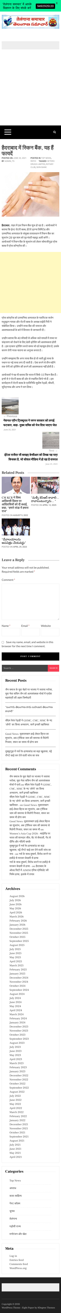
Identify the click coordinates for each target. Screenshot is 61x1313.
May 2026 (15, 908)
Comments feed (18, 1264)
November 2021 (18, 1128)
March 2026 (16, 916)
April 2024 (15, 1010)
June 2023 (15, 1051)
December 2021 (18, 1124)
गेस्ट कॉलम (14, 1203)
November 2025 (18, 933)
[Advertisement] (30, 93)
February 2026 (18, 921)
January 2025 (17, 973)
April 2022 (15, 1108)
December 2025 (18, 929)
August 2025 (17, 945)
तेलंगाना (33, 161)
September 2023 (19, 1039)
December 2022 (18, 1075)
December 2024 (18, 978)
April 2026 (15, 912)
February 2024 (18, 1018)
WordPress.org (18, 1268)
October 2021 (17, 1132)
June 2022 (15, 1100)
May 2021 (15, 1153)
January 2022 (17, 1120)
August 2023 (17, 1043)
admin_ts (9, 161)
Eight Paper (28, 1307)
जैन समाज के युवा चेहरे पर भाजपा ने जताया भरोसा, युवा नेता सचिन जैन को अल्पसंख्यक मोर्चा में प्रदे (29, 781)
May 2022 (15, 1104)
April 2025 (15, 961)
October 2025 (17, 937)
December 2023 (18, 1026)
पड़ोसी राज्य (15, 1226)
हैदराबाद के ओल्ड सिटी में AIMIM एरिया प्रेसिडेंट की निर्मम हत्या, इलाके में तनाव (29, 870)
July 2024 (15, 998)
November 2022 (18, 1079)
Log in (13, 1256)
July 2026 (15, 900)
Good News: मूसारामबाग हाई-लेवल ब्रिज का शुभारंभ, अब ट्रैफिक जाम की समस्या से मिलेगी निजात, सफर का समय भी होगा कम (27, 738)
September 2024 (19, 990)
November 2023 (18, 1031)
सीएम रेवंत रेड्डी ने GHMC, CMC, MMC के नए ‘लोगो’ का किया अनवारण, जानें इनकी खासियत (30, 789)
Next (53, 450)
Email (25, 625)
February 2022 (18, 1116)
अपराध (12, 1188)
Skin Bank (41, 167)
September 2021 (19, 1136)
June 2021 (15, 1149)
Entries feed (16, 1260)
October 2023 (17, 1035)
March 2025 (16, 965)
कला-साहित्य (15, 1196)
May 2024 (15, 1006)
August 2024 (17, 994)
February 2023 (18, 1067)
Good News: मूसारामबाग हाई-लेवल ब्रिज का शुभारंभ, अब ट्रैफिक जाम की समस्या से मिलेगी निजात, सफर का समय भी (29, 825)
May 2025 (15, 957)
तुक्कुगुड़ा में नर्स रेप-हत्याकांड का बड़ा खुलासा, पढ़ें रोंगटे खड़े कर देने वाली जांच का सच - (30, 850)
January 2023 (17, 1071)
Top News (46, 158)
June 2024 (15, 1002)
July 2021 (15, 1145)
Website (46, 625)
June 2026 (15, 904)
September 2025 (19, 941)
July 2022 (15, 1096)
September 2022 (19, 1088)
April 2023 (15, 1059)
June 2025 (15, 953)
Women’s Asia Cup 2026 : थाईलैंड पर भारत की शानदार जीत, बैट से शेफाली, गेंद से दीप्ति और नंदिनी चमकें (30, 838)
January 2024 (17, 1022)
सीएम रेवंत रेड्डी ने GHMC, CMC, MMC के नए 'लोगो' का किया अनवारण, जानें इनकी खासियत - (29, 801)
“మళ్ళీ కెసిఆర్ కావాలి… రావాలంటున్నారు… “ (45, 499)
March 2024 (16, 1014)
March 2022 (16, 1112)
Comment (8, 579)
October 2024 (17, 986)
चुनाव (12, 1211)
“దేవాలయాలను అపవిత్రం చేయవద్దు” (14, 541)
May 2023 (15, 1055)
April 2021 (15, 1157)
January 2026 (17, 925)
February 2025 (18, 969)
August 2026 (17, 896)
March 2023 (16, 1063)
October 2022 (17, 1084)
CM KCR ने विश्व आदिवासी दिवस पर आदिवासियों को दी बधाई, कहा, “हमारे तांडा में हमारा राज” (15, 504)
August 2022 (17, 1092)
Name (6, 625)
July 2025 (15, 949)
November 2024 (18, 982)
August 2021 (16, 1141)
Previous (10, 416)
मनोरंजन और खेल (17, 1234)
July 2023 (15, 1047)
